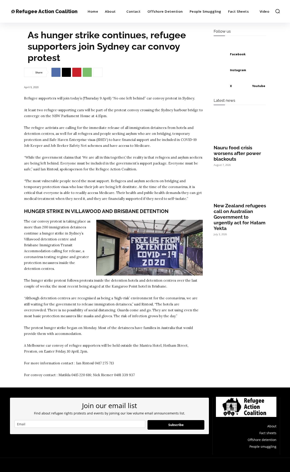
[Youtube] (242, 86)
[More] (98, 72)
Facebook (238, 54)
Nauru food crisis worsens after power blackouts (237, 153)
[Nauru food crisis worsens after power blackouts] (240, 129)
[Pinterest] (76, 72)
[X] (66, 72)
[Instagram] (220, 70)
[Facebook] (55, 72)
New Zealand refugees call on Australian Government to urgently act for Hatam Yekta (240, 217)
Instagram (238, 70)
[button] (277, 11)
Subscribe (176, 425)
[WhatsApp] (87, 72)
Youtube (258, 86)
